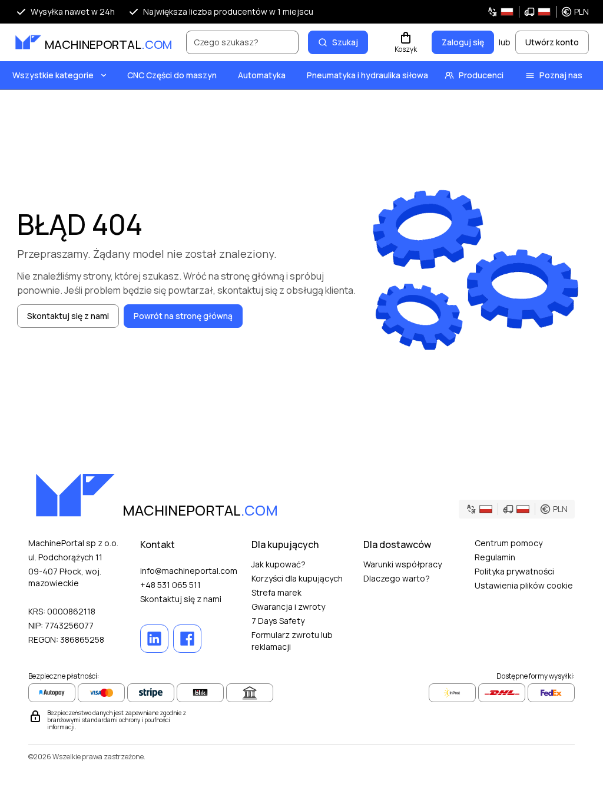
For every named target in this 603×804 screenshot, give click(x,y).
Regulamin (495, 557)
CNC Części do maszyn (172, 75)
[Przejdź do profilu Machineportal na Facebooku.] (187, 638)
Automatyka (262, 75)
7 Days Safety (277, 620)
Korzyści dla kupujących (297, 578)
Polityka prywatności (514, 571)
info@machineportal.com (188, 570)
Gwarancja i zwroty (288, 606)
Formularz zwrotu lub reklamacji (292, 640)
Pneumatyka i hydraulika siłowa (367, 75)
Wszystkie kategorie (53, 75)
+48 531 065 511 (170, 584)
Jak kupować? (278, 564)
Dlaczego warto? (396, 578)
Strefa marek (276, 592)
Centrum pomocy (508, 543)
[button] (538, 12)
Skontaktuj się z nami (180, 598)
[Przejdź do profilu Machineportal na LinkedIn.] (154, 638)
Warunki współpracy (402, 564)
